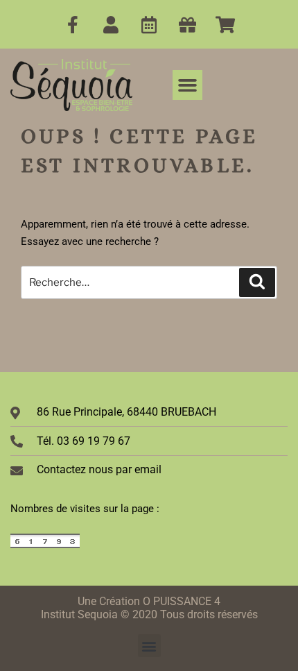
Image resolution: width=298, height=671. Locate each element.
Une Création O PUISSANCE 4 (149, 601)
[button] (188, 85)
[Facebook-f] (72, 24)
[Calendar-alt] (149, 24)
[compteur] (45, 545)
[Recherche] (257, 282)
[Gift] (187, 24)
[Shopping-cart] (225, 24)
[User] (111, 24)
